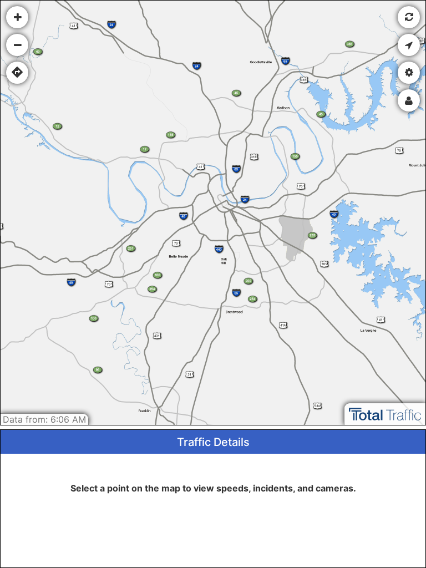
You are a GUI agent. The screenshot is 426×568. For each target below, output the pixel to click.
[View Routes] (17, 73)
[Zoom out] (17, 45)
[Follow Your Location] (409, 45)
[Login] (409, 100)
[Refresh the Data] (409, 17)
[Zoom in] (17, 17)
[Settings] (409, 73)
